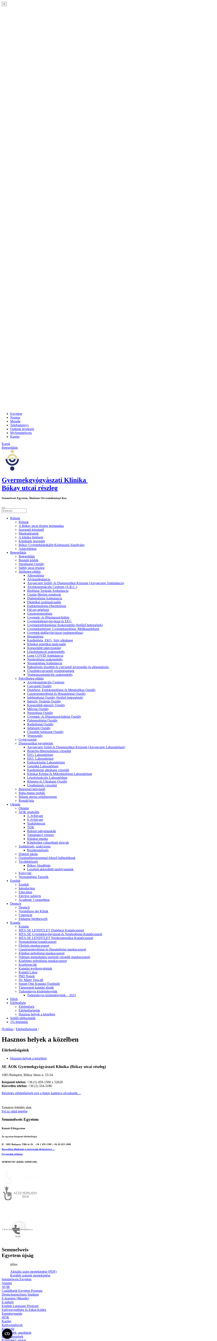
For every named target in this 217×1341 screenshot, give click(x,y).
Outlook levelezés (22, 429)
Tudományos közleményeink (38, 991)
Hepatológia (35, 636)
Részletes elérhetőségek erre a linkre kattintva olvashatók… (41, 1093)
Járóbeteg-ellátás (30, 571)
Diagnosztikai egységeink (36, 743)
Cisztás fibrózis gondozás (44, 594)
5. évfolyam (35, 816)
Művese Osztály (38, 709)
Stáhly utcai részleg (32, 568)
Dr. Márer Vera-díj (31, 980)
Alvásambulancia (38, 579)
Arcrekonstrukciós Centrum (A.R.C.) (52, 587)
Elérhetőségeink (29, 1010)
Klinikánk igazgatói (32, 541)
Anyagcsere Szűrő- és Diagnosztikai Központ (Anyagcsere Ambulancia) (75, 583)
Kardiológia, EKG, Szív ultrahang (50, 640)
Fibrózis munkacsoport (34, 945)
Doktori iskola (28, 854)
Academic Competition (34, 900)
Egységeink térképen (12, 1154)
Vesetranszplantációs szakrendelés (49, 674)
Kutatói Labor (28, 972)
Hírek (14, 999)
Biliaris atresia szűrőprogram (38, 797)
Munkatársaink (29, 533)
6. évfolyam (35, 819)
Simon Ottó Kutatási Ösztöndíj (39, 984)
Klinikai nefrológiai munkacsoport (41, 953)
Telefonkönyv (19, 425)
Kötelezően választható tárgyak (48, 842)
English (15, 880)
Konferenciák (28, 964)
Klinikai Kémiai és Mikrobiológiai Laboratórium (59, 774)
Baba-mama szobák (32, 793)
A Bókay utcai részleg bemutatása (41, 526)
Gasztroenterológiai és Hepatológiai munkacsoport (52, 949)
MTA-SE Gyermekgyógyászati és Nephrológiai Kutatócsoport (60, 934)
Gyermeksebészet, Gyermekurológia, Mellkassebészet (63, 629)
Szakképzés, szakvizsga (34, 846)
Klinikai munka (37, 839)
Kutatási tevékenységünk (35, 968)
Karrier (15, 436)
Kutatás (15, 922)
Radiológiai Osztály (40, 724)
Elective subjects (30, 896)
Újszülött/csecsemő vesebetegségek (50, 671)
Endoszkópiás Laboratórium (46, 762)
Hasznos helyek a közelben (37, 1014)
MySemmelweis (21, 433)
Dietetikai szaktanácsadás (44, 602)
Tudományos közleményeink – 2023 (51, 995)
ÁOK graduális (29, 812)
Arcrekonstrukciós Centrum (45, 682)
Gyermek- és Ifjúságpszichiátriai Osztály (54, 716)
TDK (30, 827)
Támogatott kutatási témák (36, 987)
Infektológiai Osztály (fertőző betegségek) (55, 697)
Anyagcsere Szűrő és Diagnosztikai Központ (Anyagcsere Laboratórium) (76, 747)
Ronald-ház (26, 800)
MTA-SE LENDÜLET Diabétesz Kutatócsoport (51, 930)
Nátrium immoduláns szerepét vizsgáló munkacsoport (54, 957)
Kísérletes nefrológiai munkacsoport (43, 961)
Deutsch (15, 903)
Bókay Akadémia (38, 865)
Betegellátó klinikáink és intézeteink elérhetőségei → (28, 1149)
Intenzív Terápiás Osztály (44, 701)
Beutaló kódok (28, 560)
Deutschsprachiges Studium (20, 1294)
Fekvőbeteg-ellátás (31, 678)
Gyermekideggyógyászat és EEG (49, 621)
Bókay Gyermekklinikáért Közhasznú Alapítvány (52, 545)
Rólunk (15, 518)
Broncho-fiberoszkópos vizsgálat (49, 751)
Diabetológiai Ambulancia (44, 598)
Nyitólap (7, 1029)
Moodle (15, 421)
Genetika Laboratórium (42, 766)
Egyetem (16, 413)
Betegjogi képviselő (32, 789)
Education (25, 892)
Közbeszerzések (12, 1336)
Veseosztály (35, 735)
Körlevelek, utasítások (16, 1332)
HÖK (5, 1317)
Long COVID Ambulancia (45, 655)
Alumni (7, 1283)
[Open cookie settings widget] (7, 1334)
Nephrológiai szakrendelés (45, 659)
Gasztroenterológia (39, 613)
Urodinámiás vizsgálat (42, 785)
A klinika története (31, 537)
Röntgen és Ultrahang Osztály (47, 781)
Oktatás (15, 804)
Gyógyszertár (28, 739)
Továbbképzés (28, 861)
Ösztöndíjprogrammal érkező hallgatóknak (47, 858)
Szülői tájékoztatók (23, 1018)
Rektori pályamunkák (41, 831)
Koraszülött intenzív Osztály (46, 705)
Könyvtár (25, 873)
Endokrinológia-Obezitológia (46, 606)
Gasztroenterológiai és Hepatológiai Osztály (56, 694)
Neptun (15, 417)
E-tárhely (8, 1302)
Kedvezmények (12, 1325)
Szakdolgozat (36, 823)
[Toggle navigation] (3, 507)
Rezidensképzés (38, 850)
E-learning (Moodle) (15, 1298)
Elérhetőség (18, 1003)
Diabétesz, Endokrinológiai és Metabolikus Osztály (61, 690)
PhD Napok (27, 976)
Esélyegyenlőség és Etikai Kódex (24, 1310)
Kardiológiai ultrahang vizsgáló (48, 770)
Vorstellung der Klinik (33, 911)
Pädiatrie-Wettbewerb (33, 919)
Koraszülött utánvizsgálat (44, 648)
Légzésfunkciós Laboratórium (47, 777)
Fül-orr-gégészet (38, 610)
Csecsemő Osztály (39, 686)
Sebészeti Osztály (39, 728)
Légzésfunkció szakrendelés (46, 652)
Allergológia (35, 575)
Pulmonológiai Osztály (42, 720)
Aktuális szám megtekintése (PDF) (33, 1271)
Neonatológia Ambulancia (44, 663)
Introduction (27, 888)
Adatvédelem (27, 549)
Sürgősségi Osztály (31, 564)
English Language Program (20, 1306)
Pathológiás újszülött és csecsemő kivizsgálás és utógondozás (68, 667)
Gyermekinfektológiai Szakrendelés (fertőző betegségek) (65, 625)
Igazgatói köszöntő (31, 529)
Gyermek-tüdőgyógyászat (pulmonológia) (55, 632)
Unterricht (25, 915)
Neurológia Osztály (40, 713)
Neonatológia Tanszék (34, 877)
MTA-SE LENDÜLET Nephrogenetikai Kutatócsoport (56, 938)
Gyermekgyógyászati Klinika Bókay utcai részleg (45, 484)
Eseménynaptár (12, 1313)
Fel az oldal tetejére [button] (15, 1111)
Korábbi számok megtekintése (30, 1275)
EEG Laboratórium (40, 755)
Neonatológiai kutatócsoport (37, 942)
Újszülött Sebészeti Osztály (45, 732)
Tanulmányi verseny (40, 835)
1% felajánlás (19, 1022)
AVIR (6, 1287)
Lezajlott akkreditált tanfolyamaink (50, 869)
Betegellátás (18, 552)
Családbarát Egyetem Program (22, 1290)
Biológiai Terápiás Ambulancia (47, 590)
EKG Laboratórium (40, 758)
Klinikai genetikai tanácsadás (46, 644)
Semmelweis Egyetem (16, 1279)
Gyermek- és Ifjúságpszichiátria (48, 617)
